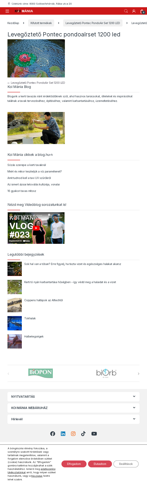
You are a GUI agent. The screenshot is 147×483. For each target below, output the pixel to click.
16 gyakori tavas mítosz (21, 190)
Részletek (36, 475)
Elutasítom (100, 463)
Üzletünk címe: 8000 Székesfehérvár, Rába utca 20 (42, 3)
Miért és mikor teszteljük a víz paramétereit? (34, 171)
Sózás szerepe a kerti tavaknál (26, 165)
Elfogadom (74, 463)
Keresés (126, 11)
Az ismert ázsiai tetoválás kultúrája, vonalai (33, 184)
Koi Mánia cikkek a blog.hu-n (30, 154)
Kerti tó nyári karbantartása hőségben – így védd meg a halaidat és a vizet (70, 282)
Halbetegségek (34, 336)
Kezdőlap (13, 23)
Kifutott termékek (41, 23)
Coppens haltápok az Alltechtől (43, 300)
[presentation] (139, 373)
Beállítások (126, 463)
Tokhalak (30, 318)
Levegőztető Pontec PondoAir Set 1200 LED (93, 23)
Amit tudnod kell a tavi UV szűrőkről (29, 178)
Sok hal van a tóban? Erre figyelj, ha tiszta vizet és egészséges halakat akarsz (72, 264)
